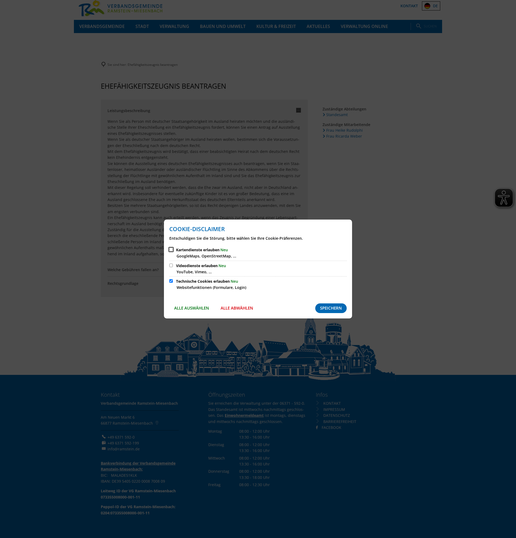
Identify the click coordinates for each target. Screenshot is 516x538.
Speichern (331, 308)
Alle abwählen (237, 308)
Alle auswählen (191, 308)
